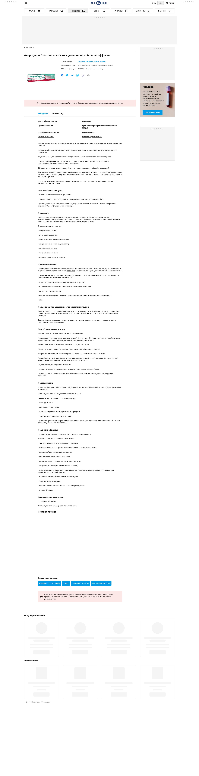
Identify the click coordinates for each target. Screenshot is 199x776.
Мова (154, 3)
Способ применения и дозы (48, 132)
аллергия (70, 271)
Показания (86, 121)
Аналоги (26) (57, 113)
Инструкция (43, 113)
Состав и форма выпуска (47, 121)
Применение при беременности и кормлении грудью (99, 127)
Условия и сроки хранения (92, 137)
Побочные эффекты (46, 137)
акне (40, 300)
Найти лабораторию (152, 112)
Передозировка (88, 132)
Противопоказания (45, 126)
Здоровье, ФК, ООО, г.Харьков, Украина (91, 61)
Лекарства (30, 48)
